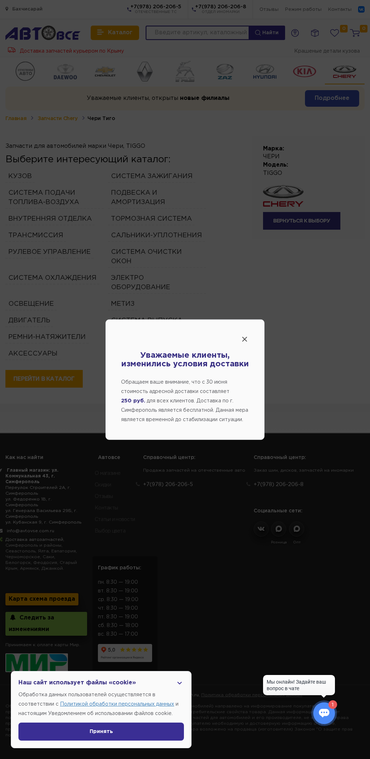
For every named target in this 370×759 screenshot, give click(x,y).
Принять (101, 731)
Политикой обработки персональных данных (117, 704)
